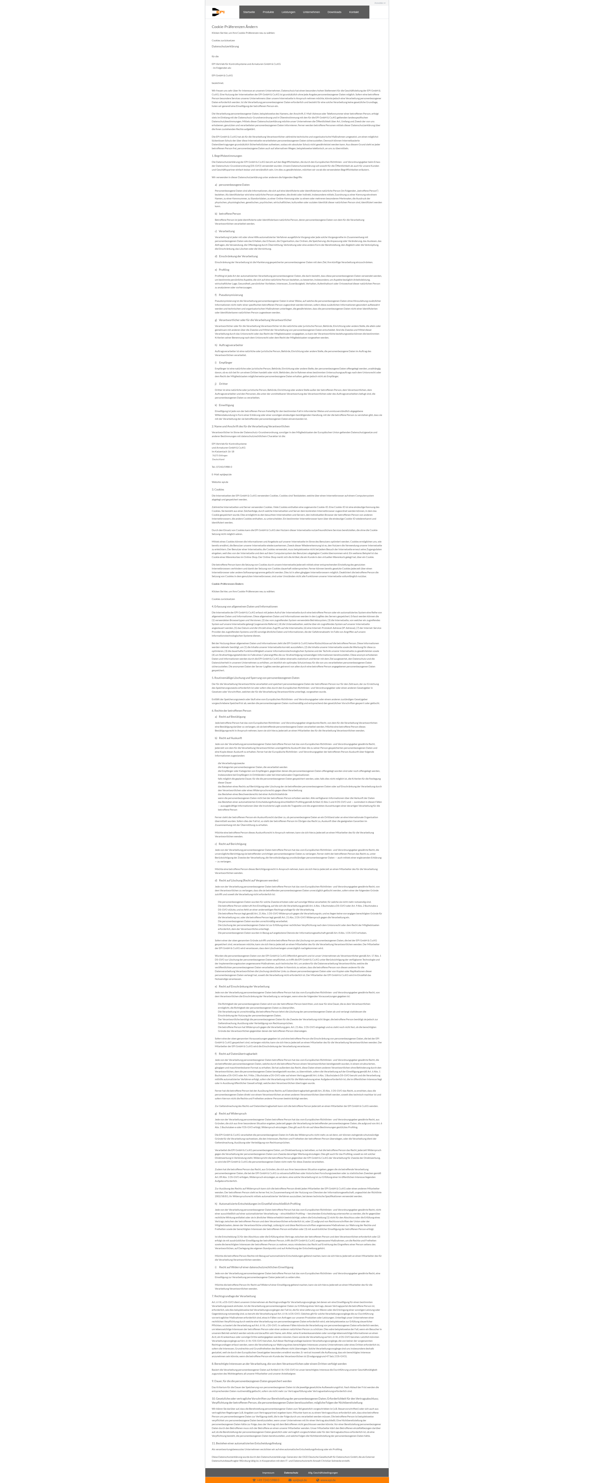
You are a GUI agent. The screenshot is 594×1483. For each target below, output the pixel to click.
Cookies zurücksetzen (223, 40)
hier (226, 32)
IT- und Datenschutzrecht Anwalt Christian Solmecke (313, 1460)
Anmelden (378, 3)
